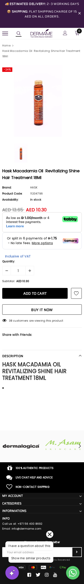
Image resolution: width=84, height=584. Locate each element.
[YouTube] (55, 575)
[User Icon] (65, 33)
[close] (79, 14)
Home (6, 45)
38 (10, 321)
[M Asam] (63, 444)
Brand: (7, 187)
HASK (33, 187)
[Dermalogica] (21, 446)
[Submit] (76, 552)
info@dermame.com (26, 529)
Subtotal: (8, 281)
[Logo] (41, 33)
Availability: (10, 199)
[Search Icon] (19, 33)
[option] (42, 101)
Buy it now (42, 310)
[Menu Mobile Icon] (5, 33)
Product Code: (12, 193)
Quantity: (8, 261)
